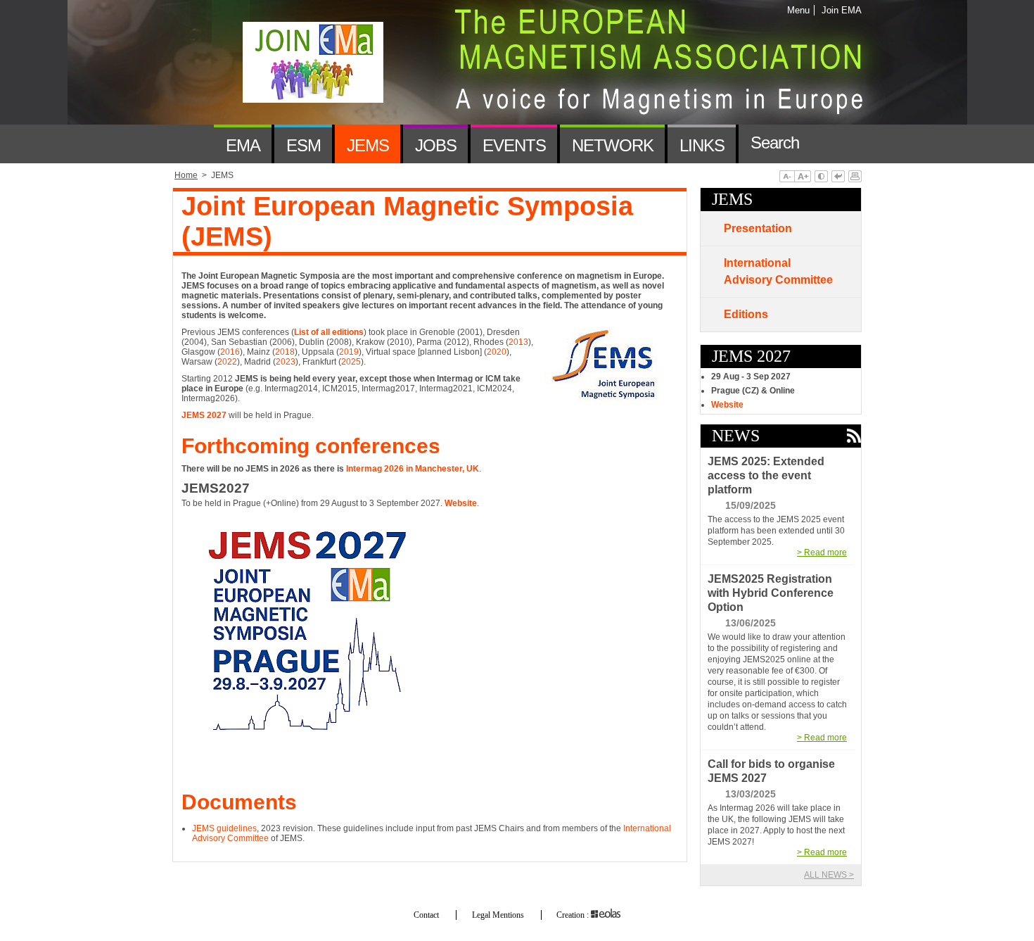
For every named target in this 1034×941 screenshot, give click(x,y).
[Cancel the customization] (838, 177)
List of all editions (329, 332)
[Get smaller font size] (786, 177)
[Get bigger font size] (802, 177)
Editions (746, 314)
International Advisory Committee (778, 271)
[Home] (193, 144)
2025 (351, 362)
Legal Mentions (498, 915)
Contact (426, 915)
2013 (518, 342)
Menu (798, 10)
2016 (230, 352)
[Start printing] (855, 177)
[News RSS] (853, 437)
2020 (496, 352)
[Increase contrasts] (821, 177)
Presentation (758, 228)
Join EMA (839, 10)
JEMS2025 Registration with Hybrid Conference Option (771, 593)
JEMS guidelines (224, 828)
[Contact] (831, 144)
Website (727, 405)
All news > (829, 875)
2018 (285, 352)
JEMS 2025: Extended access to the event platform (766, 475)
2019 (349, 352)
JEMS (732, 199)
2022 (227, 362)
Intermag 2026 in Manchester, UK (412, 469)
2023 (285, 362)
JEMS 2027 (203, 415)
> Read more (822, 552)
